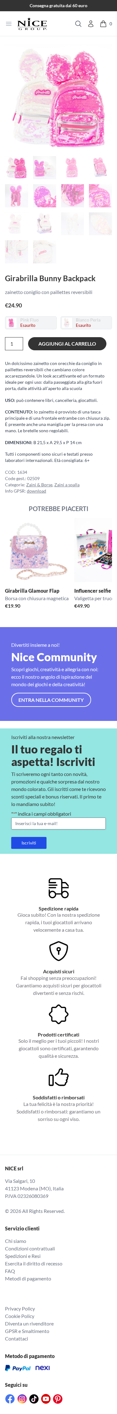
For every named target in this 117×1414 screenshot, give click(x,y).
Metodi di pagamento (28, 1278)
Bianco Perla (88, 319)
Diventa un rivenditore (29, 1323)
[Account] (91, 23)
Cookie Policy (19, 1316)
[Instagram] (22, 1399)
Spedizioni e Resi (23, 1256)
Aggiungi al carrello (67, 344)
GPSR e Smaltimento (27, 1331)
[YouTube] (46, 1399)
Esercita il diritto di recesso (33, 1263)
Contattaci (16, 1338)
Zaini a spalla (67, 484)
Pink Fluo (29, 319)
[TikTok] (34, 1399)
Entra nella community (51, 700)
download (36, 491)
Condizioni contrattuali (30, 1248)
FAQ (10, 1271)
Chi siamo (15, 1241)
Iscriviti (29, 842)
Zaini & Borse (39, 484)
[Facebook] (10, 1399)
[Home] (32, 24)
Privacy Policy (20, 1308)
